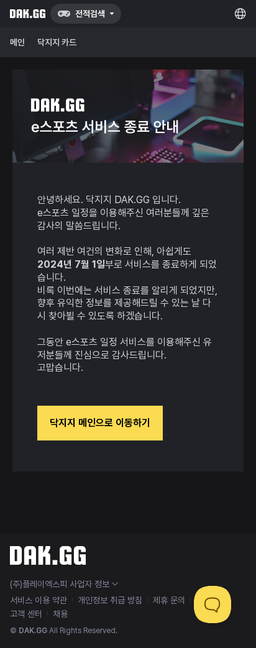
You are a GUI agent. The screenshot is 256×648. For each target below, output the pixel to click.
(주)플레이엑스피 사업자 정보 (59, 584)
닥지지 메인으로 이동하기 (100, 423)
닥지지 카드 (56, 42)
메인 (17, 42)
